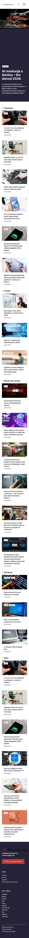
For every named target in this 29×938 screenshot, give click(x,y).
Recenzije (4, 910)
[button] (18, 4)
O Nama (4, 875)
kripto (3, 903)
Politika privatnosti (7, 927)
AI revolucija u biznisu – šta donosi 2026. (12, 74)
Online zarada (20, 296)
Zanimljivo (8, 508)
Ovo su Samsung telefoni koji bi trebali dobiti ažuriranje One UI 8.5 (13, 216)
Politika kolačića (7, 929)
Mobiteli (7, 172)
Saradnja (4, 879)
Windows (7, 577)
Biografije (4, 894)
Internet (5, 66)
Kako (6, 113)
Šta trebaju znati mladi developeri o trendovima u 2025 (13, 313)
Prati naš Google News (13, 861)
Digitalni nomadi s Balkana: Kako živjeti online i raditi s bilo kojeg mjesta (14, 370)
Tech (6, 386)
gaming (7, 476)
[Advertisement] (14, 50)
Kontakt (4, 877)
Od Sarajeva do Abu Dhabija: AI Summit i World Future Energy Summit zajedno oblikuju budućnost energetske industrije (14, 559)
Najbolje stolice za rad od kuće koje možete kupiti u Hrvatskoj (13, 159)
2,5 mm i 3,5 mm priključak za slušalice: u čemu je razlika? (14, 130)
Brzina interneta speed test (10, 882)
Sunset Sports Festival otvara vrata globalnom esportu (12, 403)
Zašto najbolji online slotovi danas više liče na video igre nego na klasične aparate (14, 432)
